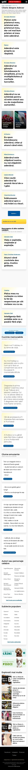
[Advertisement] (14, 278)
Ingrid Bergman (8, 568)
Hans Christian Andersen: (12, 254)
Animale (6, 630)
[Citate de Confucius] (7, 449)
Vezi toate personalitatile (14, 600)
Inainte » (13, 213)
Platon (6, 45)
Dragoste (6, 623)
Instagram (15, 752)
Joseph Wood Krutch (18, 584)
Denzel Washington (7, 573)
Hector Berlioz (18, 594)
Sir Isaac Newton (9, 16)
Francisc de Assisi (19, 576)
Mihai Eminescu (9, 154)
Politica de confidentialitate (14, 766)
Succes (16, 623)
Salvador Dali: (8, 236)
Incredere (7, 617)
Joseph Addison (19, 573)
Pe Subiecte (19, 332)
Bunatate (17, 633)
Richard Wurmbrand (7, 584)
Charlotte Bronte (9, 195)
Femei (5, 639)
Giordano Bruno (9, 91)
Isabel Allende (8, 174)
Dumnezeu (7, 620)
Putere (6, 614)
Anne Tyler (7, 594)
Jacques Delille (18, 588)
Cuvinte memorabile (12, 337)
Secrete (16, 636)
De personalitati (9, 332)
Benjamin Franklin (17, 579)
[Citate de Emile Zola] (7, 429)
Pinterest (21, 752)
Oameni (6, 611)
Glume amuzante (11, 454)
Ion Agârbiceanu (19, 591)
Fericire (16, 611)
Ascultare (17, 626)
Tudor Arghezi (8, 597)
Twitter (14, 755)
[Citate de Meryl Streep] (7, 380)
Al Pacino (7, 134)
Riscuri (5, 626)
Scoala (6, 633)
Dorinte (16, 620)
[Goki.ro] (4, 2)
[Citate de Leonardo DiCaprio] (9, 411)
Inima (5, 636)
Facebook (7, 752)
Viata (15, 614)
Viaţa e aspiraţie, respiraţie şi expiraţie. (12, 242)
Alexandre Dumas (17, 569)
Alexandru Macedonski (7, 588)
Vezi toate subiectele (14, 642)
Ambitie (16, 617)
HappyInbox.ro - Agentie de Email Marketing (14, 759)
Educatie (17, 630)
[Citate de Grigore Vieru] (7, 355)
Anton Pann (7, 579)
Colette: (6, 290)
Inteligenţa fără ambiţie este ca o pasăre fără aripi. (13, 319)
